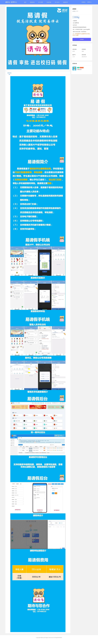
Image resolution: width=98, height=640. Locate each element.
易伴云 (11, 2)
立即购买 (82, 39)
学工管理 (40, 2)
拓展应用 (65, 2)
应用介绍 (9, 73)
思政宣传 (32, 2)
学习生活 (57, 2)
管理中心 (89, 2)
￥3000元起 (75, 17)
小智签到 (83, 2)
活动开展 (49, 2)
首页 (25, 2)
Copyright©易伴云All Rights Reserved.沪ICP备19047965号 (49, 637)
